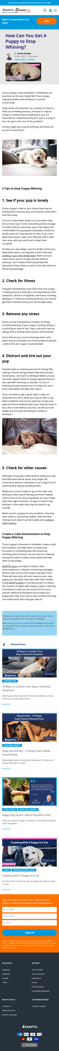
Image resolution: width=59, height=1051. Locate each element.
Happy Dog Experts (28, 809)
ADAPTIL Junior (10, 566)
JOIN (46, 21)
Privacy (34, 982)
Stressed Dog (10, 681)
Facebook (5, 974)
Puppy (6, 870)
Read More (6, 704)
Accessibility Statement (40, 991)
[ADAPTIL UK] (29, 1027)
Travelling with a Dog (23, 870)
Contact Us (6, 1006)
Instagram (6, 970)
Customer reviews (39, 1006)
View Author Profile (24, 59)
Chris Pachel (10, 809)
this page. (13, 948)
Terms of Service (38, 974)
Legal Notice (36, 978)
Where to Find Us (8, 1010)
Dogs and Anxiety (12, 745)
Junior (21, 582)
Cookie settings (37, 987)
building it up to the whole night (19, 255)
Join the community (9, 1015)
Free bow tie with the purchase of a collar (29, 2)
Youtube (5, 978)
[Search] (45, 10)
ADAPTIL (13, 582)
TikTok (4, 982)
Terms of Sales (37, 970)
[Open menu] (55, 10)
